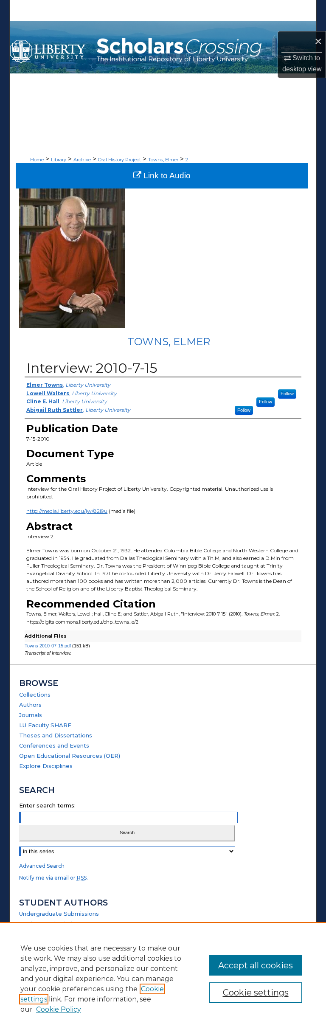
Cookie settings (256, 992)
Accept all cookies (255, 965)
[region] (163, 978)
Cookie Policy (58, 1009)
